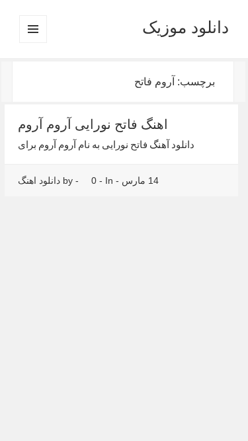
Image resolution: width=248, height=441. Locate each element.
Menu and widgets (32, 42)
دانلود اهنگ (39, 180)
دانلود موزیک (185, 27)
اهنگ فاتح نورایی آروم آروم (93, 124)
